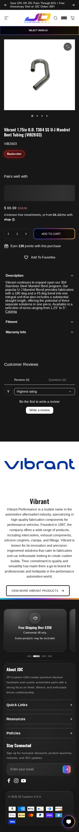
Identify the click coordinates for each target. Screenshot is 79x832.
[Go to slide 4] (50, 656)
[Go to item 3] (42, 115)
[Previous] (5, 5)
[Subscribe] (67, 769)
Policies (13, 733)
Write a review (39, 410)
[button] (64, 18)
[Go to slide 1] (29, 656)
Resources (15, 719)
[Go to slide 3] (44, 656)
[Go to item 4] (46, 115)
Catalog (11, 311)
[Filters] (8, 391)
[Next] (73, 5)
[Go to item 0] (32, 115)
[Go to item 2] (37, 115)
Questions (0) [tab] (57, 379)
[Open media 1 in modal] (68, 47)
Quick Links (17, 705)
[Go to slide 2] (36, 656)
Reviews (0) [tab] (21, 379)
